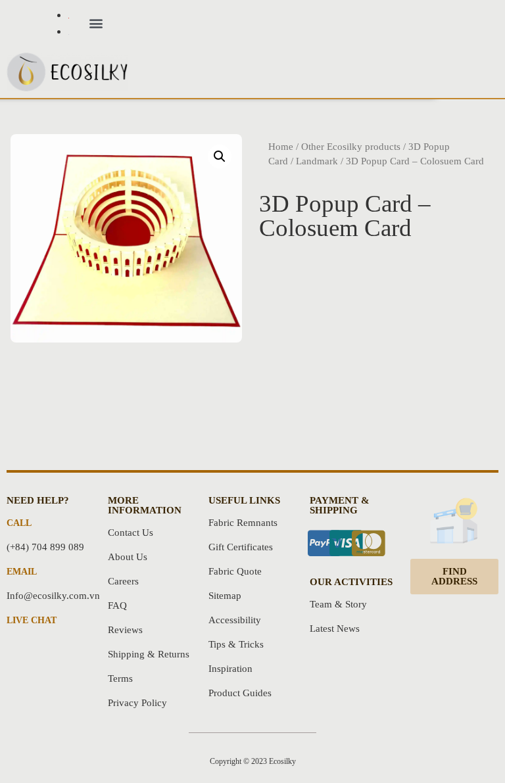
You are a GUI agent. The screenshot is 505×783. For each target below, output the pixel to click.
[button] (96, 23)
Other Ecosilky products (350, 146)
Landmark (317, 161)
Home (280, 146)
